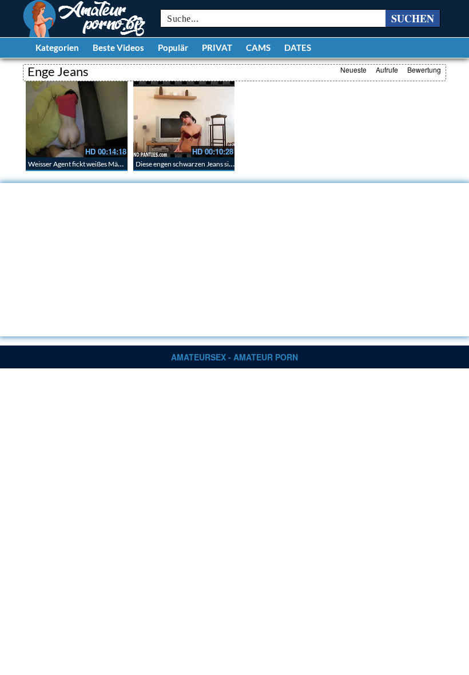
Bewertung (424, 69)
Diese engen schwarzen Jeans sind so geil (196, 164)
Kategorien (57, 47)
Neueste (353, 69)
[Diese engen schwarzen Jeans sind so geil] (184, 119)
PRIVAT (217, 47)
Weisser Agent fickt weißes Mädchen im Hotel (95, 164)
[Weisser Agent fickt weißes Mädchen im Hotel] (77, 119)
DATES (297, 47)
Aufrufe (387, 69)
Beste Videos (118, 47)
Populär (173, 47)
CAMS (258, 47)
